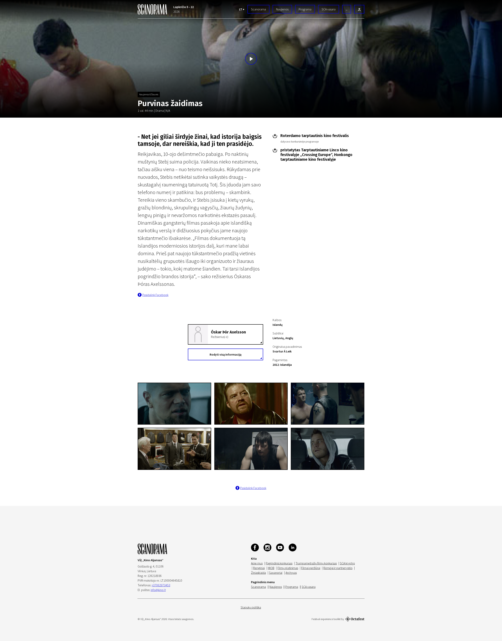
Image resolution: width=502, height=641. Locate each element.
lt (241, 9)
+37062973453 (161, 585)
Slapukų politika (251, 607)
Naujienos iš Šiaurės (148, 94)
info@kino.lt (158, 590)
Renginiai (259, 568)
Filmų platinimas (287, 568)
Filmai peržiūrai (310, 568)
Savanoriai (275, 573)
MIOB (271, 568)
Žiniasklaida (258, 573)
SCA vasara (329, 9)
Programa (305, 9)
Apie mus (257, 563)
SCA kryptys (347, 563)
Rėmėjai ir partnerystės (337, 568)
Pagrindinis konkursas (279, 563)
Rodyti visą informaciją (225, 354)
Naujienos (282, 9)
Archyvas (291, 573)
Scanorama (258, 9)
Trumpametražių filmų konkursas (316, 563)
